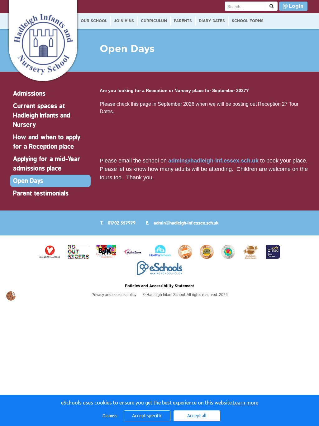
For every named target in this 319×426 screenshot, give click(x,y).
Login (296, 6)
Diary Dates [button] (212, 21)
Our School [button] (94, 21)
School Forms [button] (248, 21)
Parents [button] (183, 21)
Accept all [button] (197, 415)
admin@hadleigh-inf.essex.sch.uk (213, 160)
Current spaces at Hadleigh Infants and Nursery (41, 115)
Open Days (28, 181)
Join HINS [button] (124, 21)
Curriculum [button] (154, 21)
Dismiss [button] (109, 415)
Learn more (245, 402)
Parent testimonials (41, 193)
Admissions (29, 93)
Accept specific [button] (147, 415)
